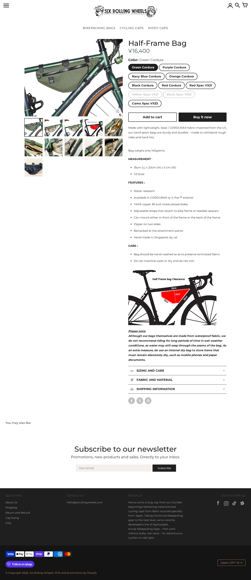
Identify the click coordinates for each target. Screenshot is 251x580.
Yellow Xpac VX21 (145, 94)
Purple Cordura (174, 67)
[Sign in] (230, 5)
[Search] (237, 5)
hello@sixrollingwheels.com (85, 502)
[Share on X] (140, 400)
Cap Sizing (12, 517)
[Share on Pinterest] (148, 400)
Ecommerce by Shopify (82, 572)
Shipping (11, 507)
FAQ (8, 523)
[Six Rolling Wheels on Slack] (242, 504)
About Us (11, 502)
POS (57, 572)
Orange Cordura (181, 76)
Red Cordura (171, 85)
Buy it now (202, 117)
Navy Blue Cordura (146, 76)
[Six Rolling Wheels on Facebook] (218, 504)
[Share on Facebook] (131, 400)
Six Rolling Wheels (41, 572)
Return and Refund (18, 512)
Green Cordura (143, 67)
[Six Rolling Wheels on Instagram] (226, 504)
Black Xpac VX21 (179, 94)
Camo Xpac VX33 (145, 103)
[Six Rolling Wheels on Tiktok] (234, 504)
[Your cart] (245, 5)
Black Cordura (143, 85)
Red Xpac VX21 (200, 85)
